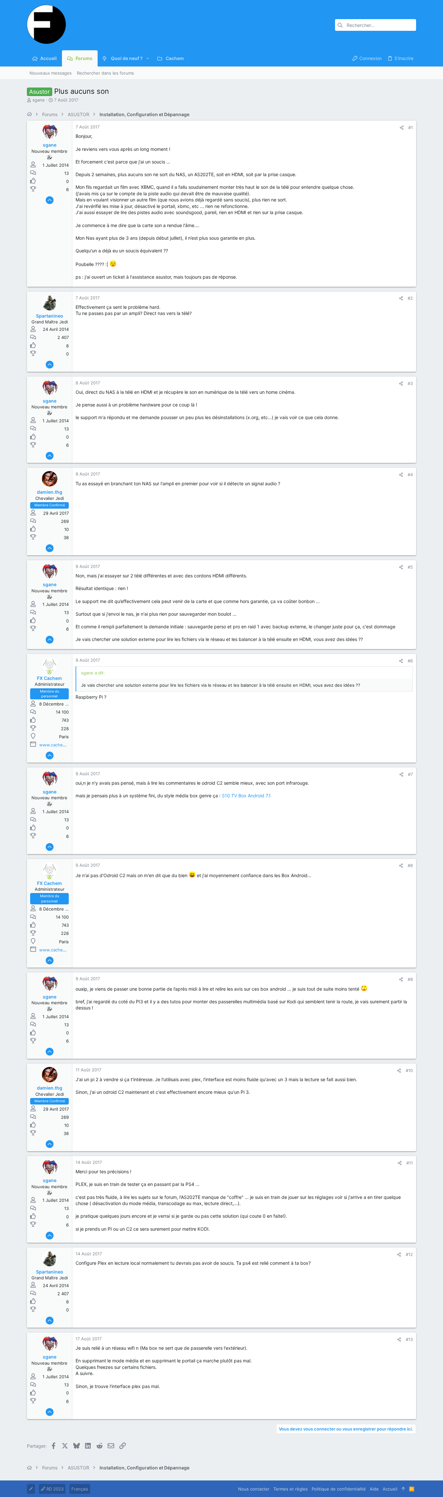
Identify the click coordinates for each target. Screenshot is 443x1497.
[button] (147, 58)
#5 (410, 567)
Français (79, 1488)
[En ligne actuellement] (50, 672)
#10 (409, 1070)
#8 (410, 865)
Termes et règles (290, 1488)
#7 (410, 774)
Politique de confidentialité (339, 1488)
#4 (410, 474)
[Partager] (401, 128)
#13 (409, 1339)
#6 (410, 660)
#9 (410, 979)
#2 (410, 298)
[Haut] (403, 1489)
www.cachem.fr (55, 744)
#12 (409, 1254)
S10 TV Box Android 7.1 (246, 795)
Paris (64, 736)
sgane (38, 100)
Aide (374, 1488)
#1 (410, 127)
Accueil (390, 1488)
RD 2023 (54, 1488)
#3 (410, 383)
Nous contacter (253, 1488)
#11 (409, 1162)
